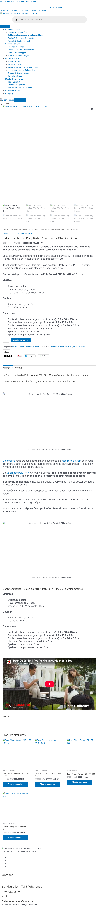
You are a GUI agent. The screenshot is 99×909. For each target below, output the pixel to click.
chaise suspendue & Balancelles (21, 70)
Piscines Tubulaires (16, 47)
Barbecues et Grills (13, 91)
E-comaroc (9, 460)
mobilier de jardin (71, 460)
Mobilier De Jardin (12, 58)
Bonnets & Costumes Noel (19, 41)
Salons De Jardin (15, 61)
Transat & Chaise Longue (18, 55)
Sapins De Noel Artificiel (18, 32)
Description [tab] (8, 368)
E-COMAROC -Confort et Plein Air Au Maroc (18, 1)
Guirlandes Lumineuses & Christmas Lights (25, 35)
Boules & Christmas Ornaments (21, 38)
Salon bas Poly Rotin (18, 472)
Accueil (5, 230)
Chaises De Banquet (16, 85)
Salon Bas (68, 347)
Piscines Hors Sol (12, 44)
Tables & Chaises (15, 64)
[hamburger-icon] (5, 26)
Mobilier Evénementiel (14, 79)
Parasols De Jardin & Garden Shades (23, 67)
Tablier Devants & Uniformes (20, 88)
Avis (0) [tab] (18, 368)
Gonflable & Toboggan (17, 53)
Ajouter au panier (20, 340)
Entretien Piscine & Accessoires (21, 50)
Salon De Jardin (79, 347)
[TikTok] (8, 869)
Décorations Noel (12, 29)
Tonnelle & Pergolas (16, 76)
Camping (9, 93)
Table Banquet (14, 82)
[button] (92, 109)
